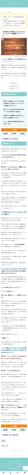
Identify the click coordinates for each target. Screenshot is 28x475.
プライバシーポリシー (7, 464)
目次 (12, 83)
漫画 (4, 440)
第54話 (5, 133)
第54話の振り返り (14, 86)
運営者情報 (20, 466)
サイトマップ (7, 466)
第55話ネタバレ (14, 88)
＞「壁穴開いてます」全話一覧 (9, 138)
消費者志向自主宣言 (14, 468)
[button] (25, 295)
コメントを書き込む (14, 450)
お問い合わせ (21, 464)
